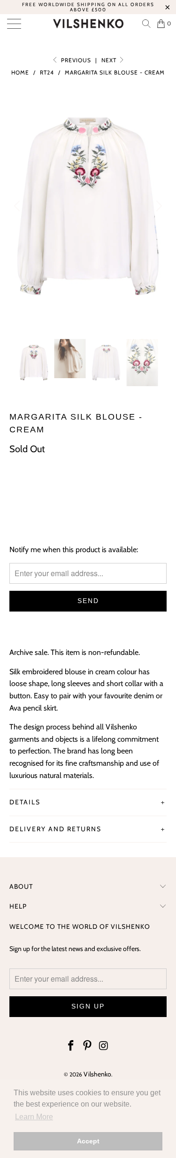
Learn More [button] (34, 1117)
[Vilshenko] (88, 23)
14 (113, 488)
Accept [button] (88, 1141)
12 (89, 488)
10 (66, 488)
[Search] (146, 23)
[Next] (157, 206)
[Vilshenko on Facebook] (71, 1046)
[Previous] (18, 206)
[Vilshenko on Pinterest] (88, 1046)
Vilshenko (97, 1074)
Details (24, 802)
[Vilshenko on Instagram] (104, 1046)
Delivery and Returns (55, 829)
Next (109, 60)
